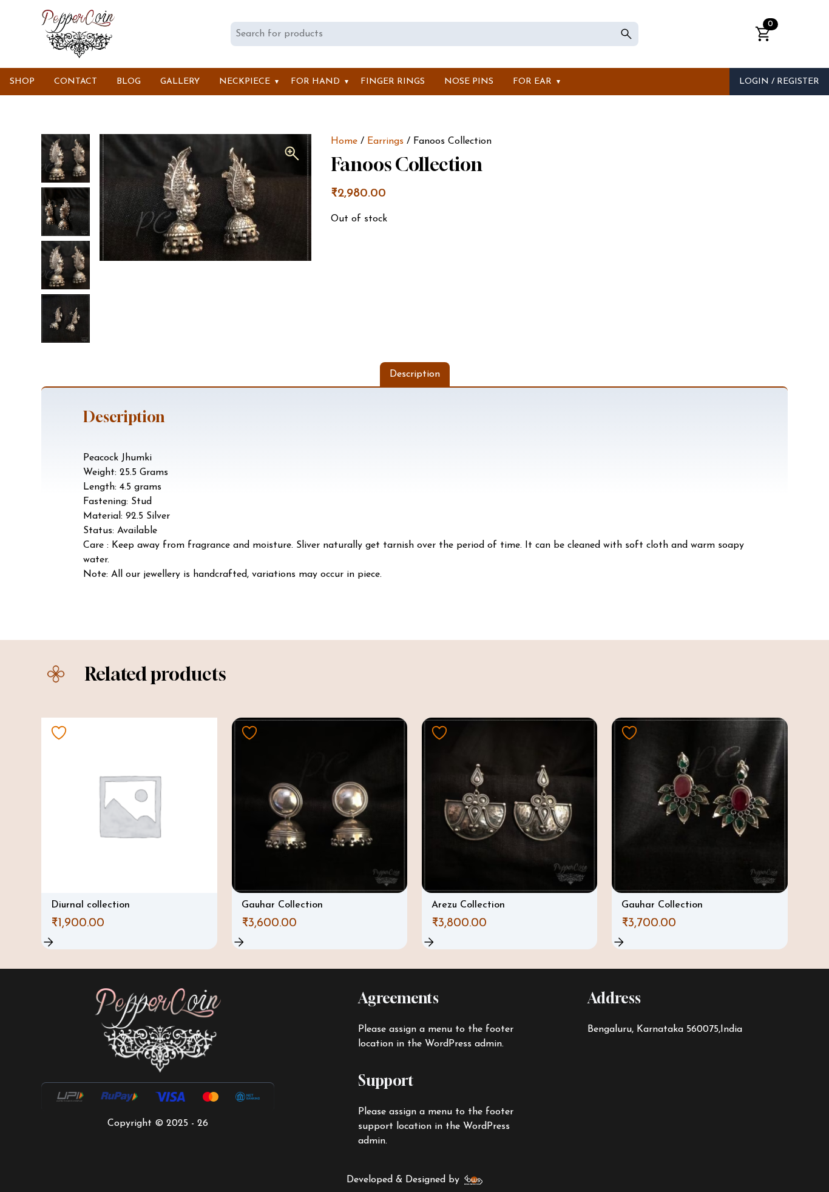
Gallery (180, 81)
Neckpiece (244, 81)
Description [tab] (415, 374)
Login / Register (779, 81)
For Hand (315, 81)
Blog (129, 81)
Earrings (385, 141)
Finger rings (392, 81)
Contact (75, 81)
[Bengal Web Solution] (473, 1180)
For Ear (532, 81)
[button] (291, 153)
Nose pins (468, 81)
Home (344, 141)
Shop (22, 81)
